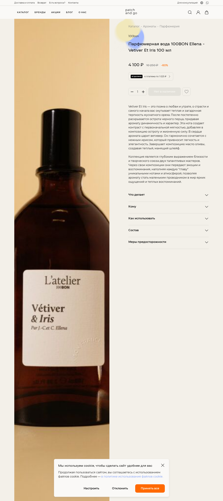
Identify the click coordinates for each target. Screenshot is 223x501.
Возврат (41, 2)
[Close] (163, 465)
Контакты (73, 2)
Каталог (134, 26)
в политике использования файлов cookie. (132, 476)
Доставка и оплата (24, 2)
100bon (133, 36)
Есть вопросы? (57, 2)
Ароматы (149, 26)
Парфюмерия (170, 26)
